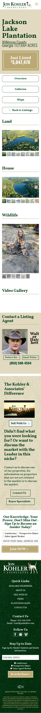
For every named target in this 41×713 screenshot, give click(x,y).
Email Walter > (30, 357)
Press (20, 599)
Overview (20, 79)
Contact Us (19, 493)
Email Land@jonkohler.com (20, 623)
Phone (20, 620)
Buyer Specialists (19, 501)
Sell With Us (18, 423)
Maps (20, 100)
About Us (20, 590)
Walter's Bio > (12, 357)
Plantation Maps (20, 603)
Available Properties (20, 586)
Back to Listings (22, 110)
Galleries (20, 89)
